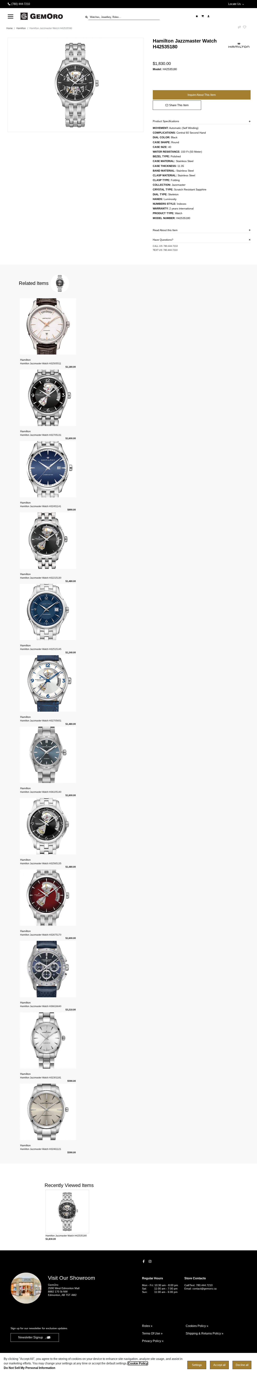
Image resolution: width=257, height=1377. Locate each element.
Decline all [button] (242, 1364)
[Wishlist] (197, 16)
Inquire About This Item (202, 94)
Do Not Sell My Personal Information (29, 1367)
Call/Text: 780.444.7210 (198, 1285)
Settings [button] (197, 1364)
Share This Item (179, 105)
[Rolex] (231, 16)
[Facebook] (144, 1261)
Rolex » (147, 1326)
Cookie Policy (138, 1363)
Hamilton (21, 28)
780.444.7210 (170, 246)
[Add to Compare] (239, 28)
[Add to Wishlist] (247, 27)
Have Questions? (163, 239)
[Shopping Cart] (203, 16)
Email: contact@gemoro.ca (200, 1288)
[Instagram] (150, 1261)
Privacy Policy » (152, 1341)
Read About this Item (165, 230)
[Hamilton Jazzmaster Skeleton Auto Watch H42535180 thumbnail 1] (75, 85)
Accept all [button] (219, 1364)
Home (9, 28)
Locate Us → (236, 3)
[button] (10, 16)
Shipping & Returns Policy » (204, 1333)
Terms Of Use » (152, 1333)
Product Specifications (166, 121)
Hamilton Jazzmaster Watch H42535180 (51, 28)
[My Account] (209, 16)
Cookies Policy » (197, 1326)
